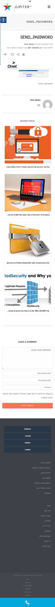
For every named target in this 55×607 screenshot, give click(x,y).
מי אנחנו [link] (47, 541)
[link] (4, 54)
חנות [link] (48, 506)
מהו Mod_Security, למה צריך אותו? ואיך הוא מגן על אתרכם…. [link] (28, 311)
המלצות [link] (47, 493)
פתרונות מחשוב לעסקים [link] (41, 468)
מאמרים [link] (47, 521)
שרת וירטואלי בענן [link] (43, 488)
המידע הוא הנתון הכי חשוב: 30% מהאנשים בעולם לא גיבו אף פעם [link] (28, 263)
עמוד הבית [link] (46, 546)
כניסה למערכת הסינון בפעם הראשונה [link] (31, 28)
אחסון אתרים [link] (45, 463)
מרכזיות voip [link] (45, 473)
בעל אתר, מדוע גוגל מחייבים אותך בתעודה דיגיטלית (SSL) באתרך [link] (28, 167)
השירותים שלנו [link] (44, 536)
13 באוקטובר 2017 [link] (34, 48)
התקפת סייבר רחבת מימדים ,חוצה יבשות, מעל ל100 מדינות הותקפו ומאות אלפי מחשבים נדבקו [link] (27, 215)
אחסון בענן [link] (46, 478)
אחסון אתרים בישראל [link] (42, 483)
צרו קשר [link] (47, 511)
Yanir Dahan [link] (29, 44)
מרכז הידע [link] (46, 526)
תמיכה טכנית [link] (45, 516)
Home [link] (44, 28)
